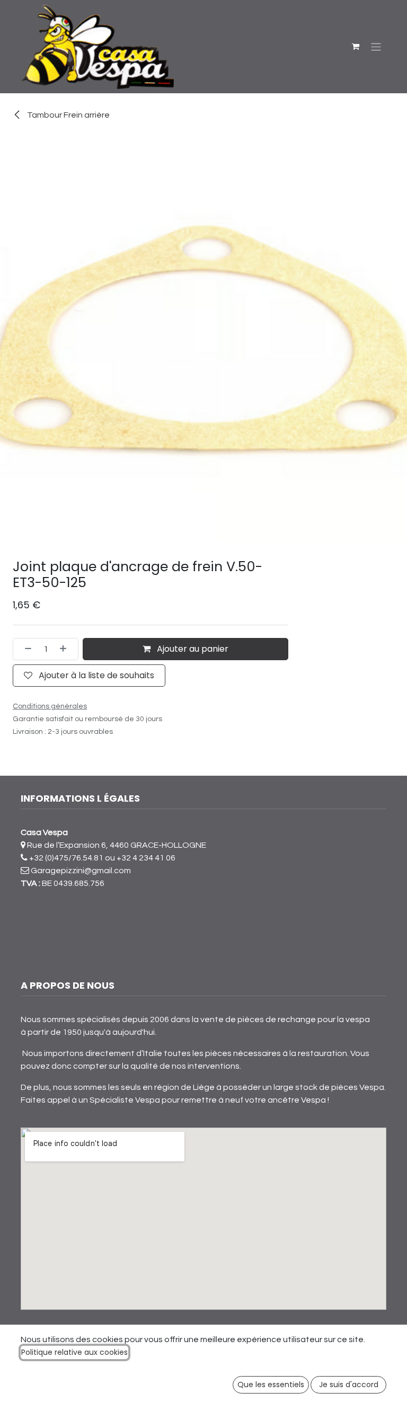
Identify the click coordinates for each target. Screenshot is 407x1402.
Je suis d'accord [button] (348, 1384)
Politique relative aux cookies (74, 1352)
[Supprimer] (25, 649)
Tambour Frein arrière (67, 115)
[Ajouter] (66, 649)
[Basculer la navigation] (376, 46)
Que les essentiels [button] (270, 1384)
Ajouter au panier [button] (191, 649)
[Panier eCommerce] (356, 47)
